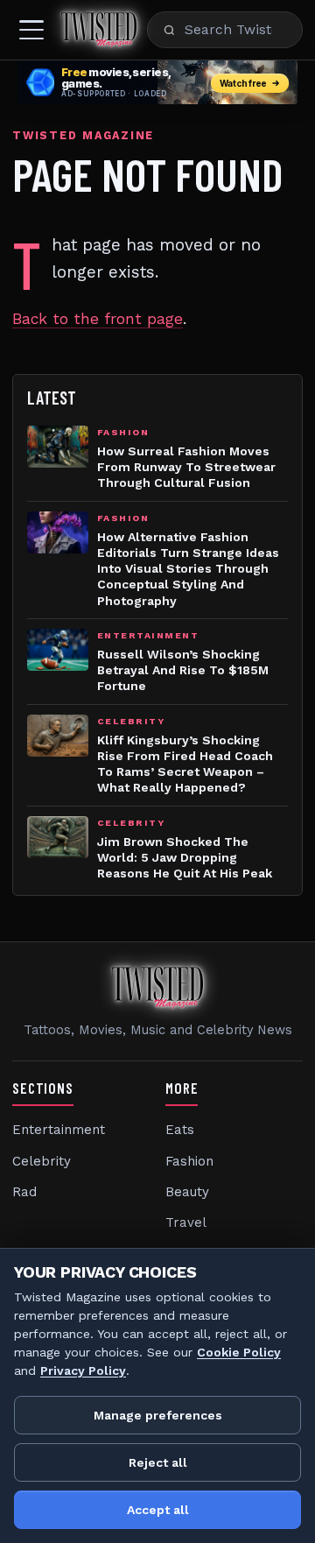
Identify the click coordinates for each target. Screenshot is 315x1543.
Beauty (187, 1192)
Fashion (189, 1161)
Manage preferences (158, 1415)
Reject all (158, 1462)
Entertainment (58, 1130)
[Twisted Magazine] (98, 29)
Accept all (158, 1510)
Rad (24, 1192)
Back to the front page (97, 319)
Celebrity (41, 1161)
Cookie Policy (239, 1352)
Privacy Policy (83, 1370)
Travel (185, 1222)
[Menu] (31, 29)
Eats (179, 1130)
